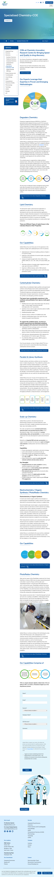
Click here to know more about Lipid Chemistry (32, 276)
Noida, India (7, 845)
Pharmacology (31, 834)
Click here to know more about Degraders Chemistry (33, 196)
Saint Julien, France (8, 850)
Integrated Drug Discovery (34, 823)
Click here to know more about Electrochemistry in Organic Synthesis (35, 565)
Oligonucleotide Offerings (10, 70)
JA (36, 2)
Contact (29, 845)
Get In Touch (49, 2)
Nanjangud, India (8, 854)
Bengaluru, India (8, 848)
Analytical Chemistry (11, 61)
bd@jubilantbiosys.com (9, 824)
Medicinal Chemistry (11, 59)
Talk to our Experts (25, 72)
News (29, 847)
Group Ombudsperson (33, 864)
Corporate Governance (9, 860)
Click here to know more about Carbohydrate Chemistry (34, 350)
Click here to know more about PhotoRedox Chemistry (34, 654)
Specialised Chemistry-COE (10, 66)
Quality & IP (7, 862)
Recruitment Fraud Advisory (34, 862)
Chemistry (30, 825)
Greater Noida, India (9, 846)
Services (12, 41)
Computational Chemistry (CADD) (36, 832)
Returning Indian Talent (33, 860)
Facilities (30, 843)
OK (39, 873)
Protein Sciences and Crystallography (37, 826)
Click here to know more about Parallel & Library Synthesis (35, 408)
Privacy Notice (30, 749)
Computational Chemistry (9, 63)
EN (38, 2)
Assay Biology (31, 828)
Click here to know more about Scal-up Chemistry (33, 483)
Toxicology (30, 835)
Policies (6, 864)
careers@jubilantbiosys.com (10, 828)
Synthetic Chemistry (11, 57)
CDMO (29, 837)
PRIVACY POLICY (47, 873)
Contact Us (8, 20)
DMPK (29, 830)
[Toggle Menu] (51, 5)
